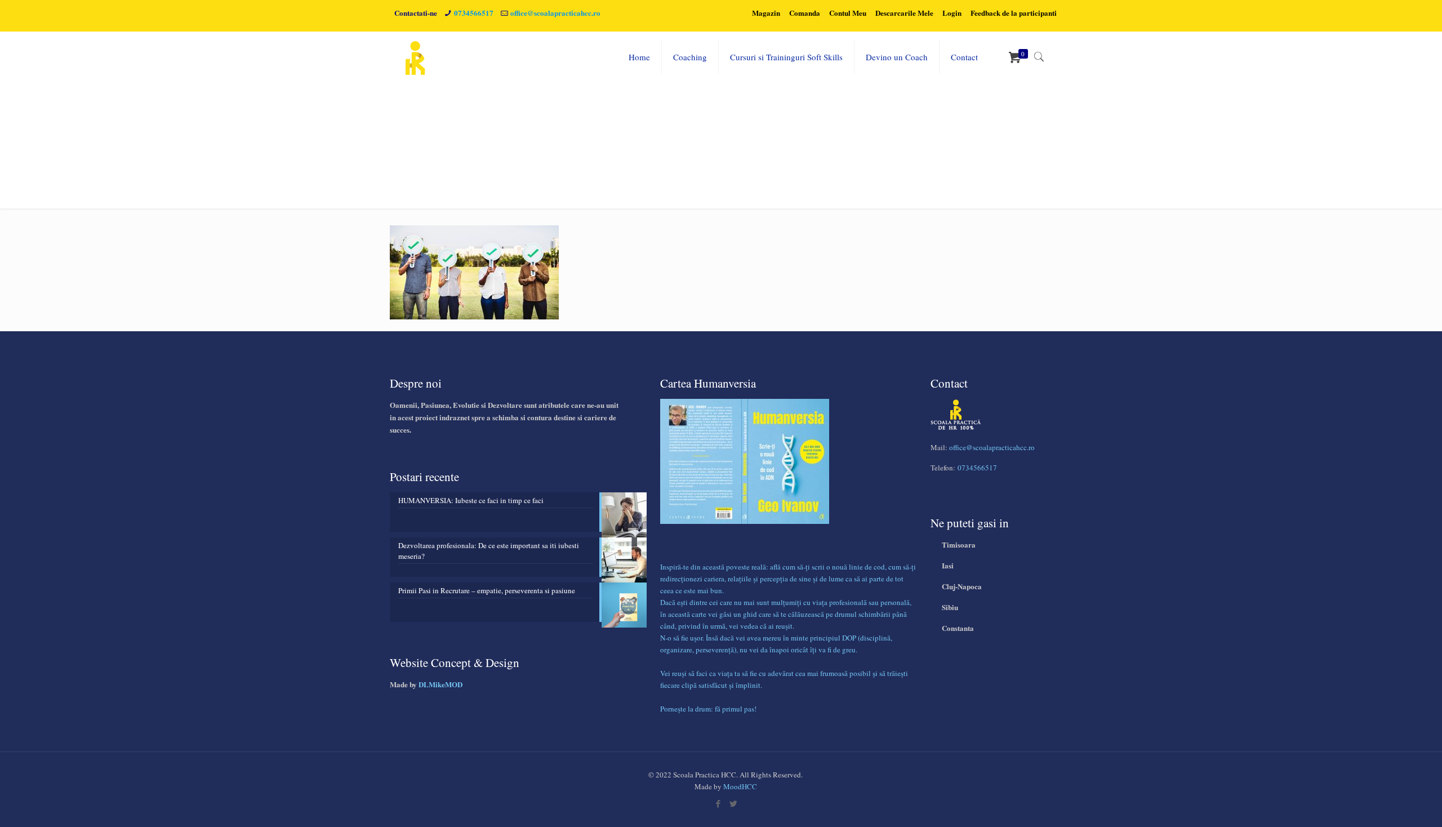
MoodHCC (740, 786)
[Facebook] (718, 803)
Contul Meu (847, 12)
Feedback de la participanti (1014, 12)
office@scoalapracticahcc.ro (555, 12)
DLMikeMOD (440, 684)
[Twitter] (733, 803)
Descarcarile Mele (904, 12)
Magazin (766, 12)
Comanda (804, 12)
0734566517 (473, 12)
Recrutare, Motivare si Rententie (984, 134)
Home (902, 134)
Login (952, 12)
